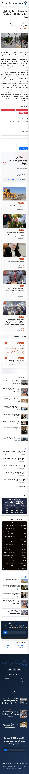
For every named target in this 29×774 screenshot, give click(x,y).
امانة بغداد (12, 110)
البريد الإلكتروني (24, 131)
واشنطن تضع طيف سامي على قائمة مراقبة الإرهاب (16, 262)
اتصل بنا (8, 768)
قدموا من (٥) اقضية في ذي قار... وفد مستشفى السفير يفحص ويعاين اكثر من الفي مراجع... (11, 382)
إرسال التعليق (23, 149)
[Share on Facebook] (26, 29)
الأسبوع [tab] (19, 179)
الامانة (17, 110)
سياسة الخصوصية (7, 766)
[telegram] (10, 669)
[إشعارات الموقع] (6, 3)
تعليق (27, 137)
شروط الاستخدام (16, 766)
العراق (26, 110)
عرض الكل (4, 163)
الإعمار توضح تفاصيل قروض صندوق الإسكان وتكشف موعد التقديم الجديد (11, 437)
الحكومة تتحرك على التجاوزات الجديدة (16, 206)
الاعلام (21, 110)
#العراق (25, 112)
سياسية (23, 26)
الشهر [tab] (13, 179)
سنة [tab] (9, 179)
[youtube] (14, 669)
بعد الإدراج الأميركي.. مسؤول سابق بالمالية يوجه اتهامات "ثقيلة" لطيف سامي (12, 400)
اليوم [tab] (23, 179)
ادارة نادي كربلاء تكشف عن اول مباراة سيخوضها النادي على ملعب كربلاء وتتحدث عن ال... (11, 390)
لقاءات (7, 681)
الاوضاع (21, 112)
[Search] (9, 3)
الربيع (3, 110)
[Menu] (2, 3)
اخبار (22, 678)
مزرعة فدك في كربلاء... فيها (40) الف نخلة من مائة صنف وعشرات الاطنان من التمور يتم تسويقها (15, 234)
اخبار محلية (21, 681)
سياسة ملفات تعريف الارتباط (17, 768)
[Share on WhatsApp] (22, 29)
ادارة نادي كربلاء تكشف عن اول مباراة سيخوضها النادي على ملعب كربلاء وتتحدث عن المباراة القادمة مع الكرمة (14, 291)
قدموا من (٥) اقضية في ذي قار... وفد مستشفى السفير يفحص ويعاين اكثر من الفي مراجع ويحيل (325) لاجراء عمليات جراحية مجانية (10, 701)
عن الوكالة (24, 766)
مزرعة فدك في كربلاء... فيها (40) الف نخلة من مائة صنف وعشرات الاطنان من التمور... (11, 587)
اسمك (26, 125)
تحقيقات (7, 678)
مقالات (7, 684)
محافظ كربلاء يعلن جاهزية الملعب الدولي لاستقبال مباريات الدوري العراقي (12, 408)
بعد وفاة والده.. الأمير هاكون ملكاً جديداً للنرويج (12, 427)
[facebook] (19, 669)
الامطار (7, 110)
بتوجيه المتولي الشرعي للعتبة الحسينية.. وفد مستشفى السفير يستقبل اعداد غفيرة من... (13, 612)
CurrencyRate (23, 571)
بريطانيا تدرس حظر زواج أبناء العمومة (11, 421)
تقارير (21, 684)
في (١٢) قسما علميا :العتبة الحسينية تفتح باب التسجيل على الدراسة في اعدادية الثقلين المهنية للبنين (15, 351)
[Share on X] (24, 29)
